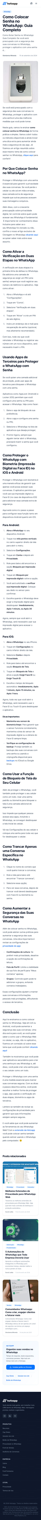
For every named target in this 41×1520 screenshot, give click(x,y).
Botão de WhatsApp (13, 1380)
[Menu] (36, 3)
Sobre (5, 1463)
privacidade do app (11, 946)
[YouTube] (15, 1416)
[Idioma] (31, 3)
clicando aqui (32, 235)
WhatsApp (7, 11)
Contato (5, 1475)
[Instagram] (5, 1416)
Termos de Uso (8, 1490)
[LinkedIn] (10, 1416)
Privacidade (7, 1487)
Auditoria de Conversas (11, 1452)
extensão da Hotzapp (25, 1130)
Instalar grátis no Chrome (22, 1367)
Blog (4, 1467)
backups (11, 760)
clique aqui (28, 155)
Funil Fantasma (8, 1471)
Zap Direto (10, 1376)
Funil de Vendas (8, 1448)
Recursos (6, 1428)
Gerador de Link (23, 1376)
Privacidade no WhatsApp (12, 1444)
